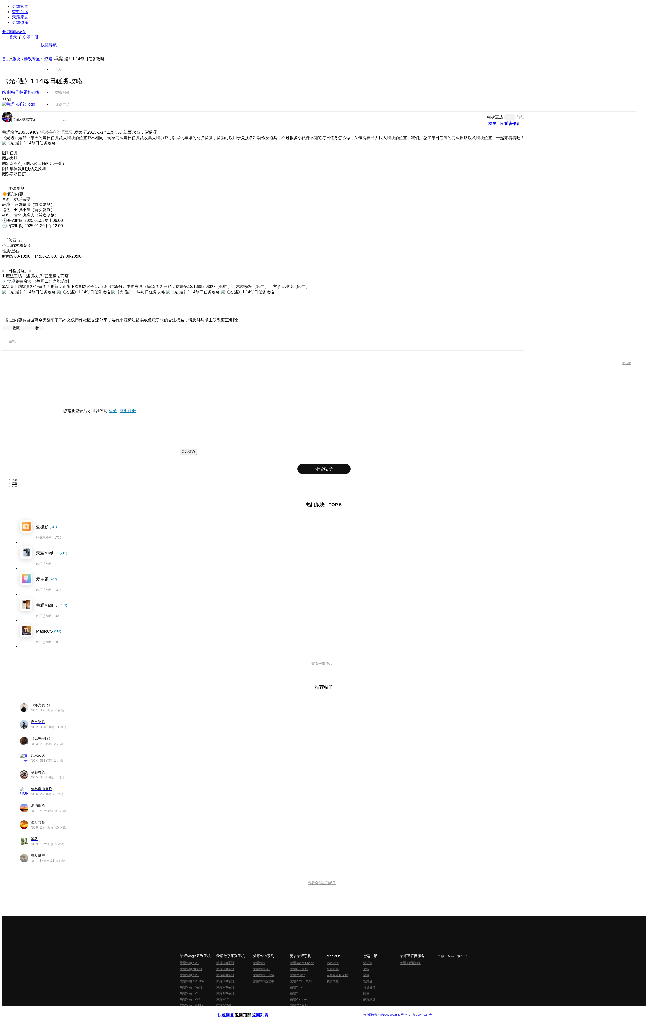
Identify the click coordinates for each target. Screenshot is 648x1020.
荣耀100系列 (225, 993)
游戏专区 (32, 59)
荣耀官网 (20, 6)
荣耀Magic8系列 (191, 969)
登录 (13, 37)
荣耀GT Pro (298, 987)
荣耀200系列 (225, 987)
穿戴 (366, 975)
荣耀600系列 (225, 963)
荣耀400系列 (225, 975)
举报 (12, 341)
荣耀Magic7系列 (191, 987)
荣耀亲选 (20, 17)
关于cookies (293, 1010)
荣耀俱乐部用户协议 (231, 1010)
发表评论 (188, 452)
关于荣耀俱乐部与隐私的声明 (265, 1010)
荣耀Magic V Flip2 (192, 981)
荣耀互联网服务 (410, 963)
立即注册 (30, 37)
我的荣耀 (333, 981)
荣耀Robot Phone (302, 963)
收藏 (17, 328)
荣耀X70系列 (299, 1005)
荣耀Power (297, 975)
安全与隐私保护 (337, 975)
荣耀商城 (20, 12)
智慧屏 (367, 981)
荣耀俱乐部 (22, 22)
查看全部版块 (322, 664)
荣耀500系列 (225, 969)
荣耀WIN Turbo (263, 975)
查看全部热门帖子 (322, 883)
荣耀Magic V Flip (191, 1005)
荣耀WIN (259, 963)
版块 (16, 59)
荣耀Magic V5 (189, 975)
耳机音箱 (369, 987)
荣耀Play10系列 (301, 981)
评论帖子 (324, 468)
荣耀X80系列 (299, 969)
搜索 (6, 119)
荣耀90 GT (223, 999)
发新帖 (626, 363)
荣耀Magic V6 (189, 963)
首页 (59, 58)
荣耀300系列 (225, 981)
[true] (65, 120)
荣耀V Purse (298, 999)
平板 (366, 969)
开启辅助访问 (14, 32)
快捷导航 (49, 45)
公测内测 (333, 969)
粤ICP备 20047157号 (418, 1014)
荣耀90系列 (224, 1005)
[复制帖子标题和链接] (21, 92)
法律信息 (307, 1010)
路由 (366, 993)
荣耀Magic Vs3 (190, 999)
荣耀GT (295, 993)
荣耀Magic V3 (189, 993)
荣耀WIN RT (261, 969)
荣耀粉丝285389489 (20, 132)
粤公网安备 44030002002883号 (383, 1014)
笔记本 (367, 963)
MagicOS (333, 963)
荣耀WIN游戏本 (263, 981)
